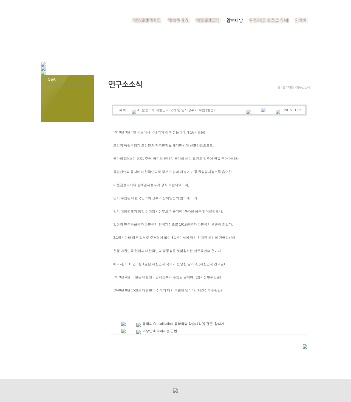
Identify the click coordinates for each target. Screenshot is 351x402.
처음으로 (268, 4)
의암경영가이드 (146, 20)
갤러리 (301, 20)
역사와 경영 (178, 20)
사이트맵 (304, 4)
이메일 (286, 4)
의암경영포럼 (208, 20)
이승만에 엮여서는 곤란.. (161, 331)
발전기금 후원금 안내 (268, 20)
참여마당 (235, 20)
